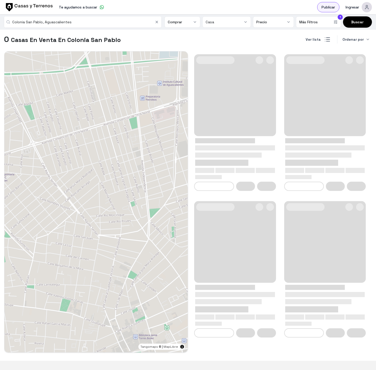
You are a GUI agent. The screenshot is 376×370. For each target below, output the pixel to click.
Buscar (357, 22)
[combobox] (82, 22)
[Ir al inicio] (28, 7)
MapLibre (170, 347)
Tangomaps (149, 347)
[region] (96, 201)
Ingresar (352, 7)
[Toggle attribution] (182, 347)
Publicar (328, 7)
